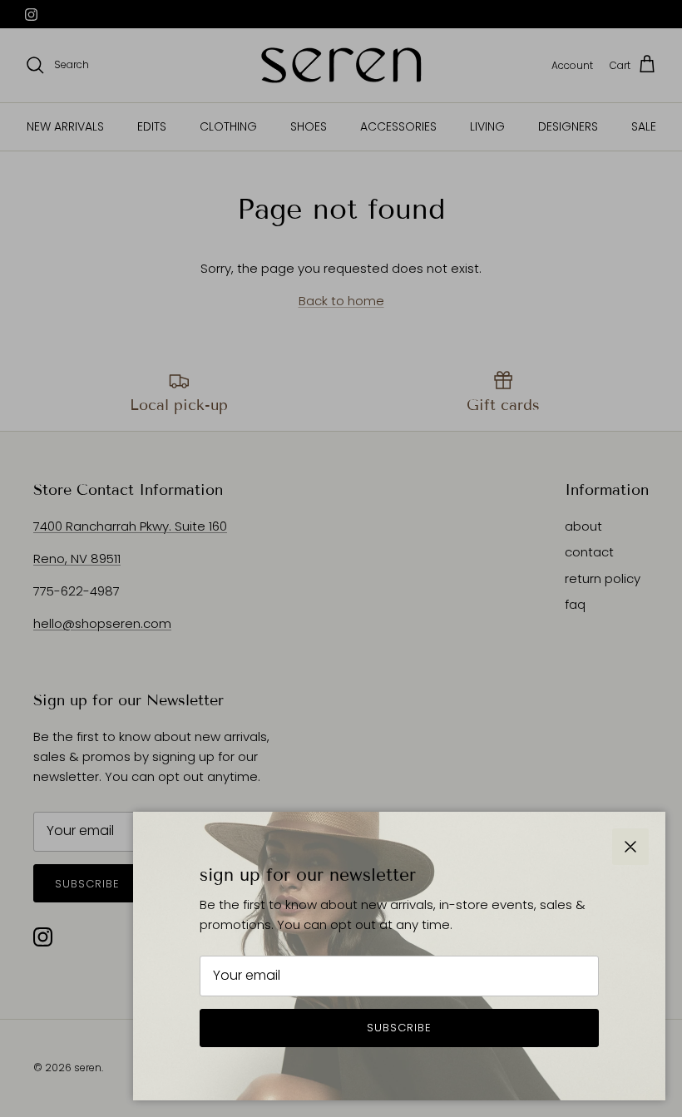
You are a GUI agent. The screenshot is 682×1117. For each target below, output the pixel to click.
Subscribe (399, 1027)
